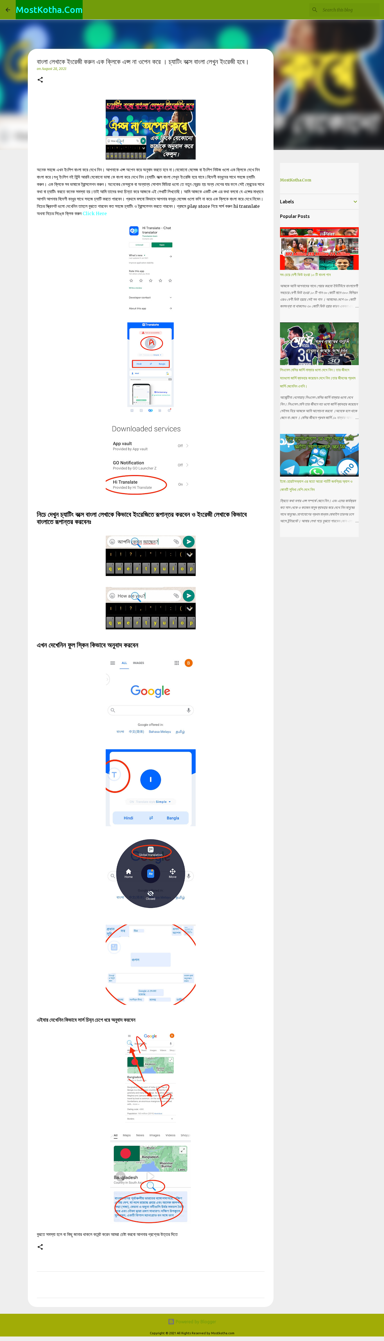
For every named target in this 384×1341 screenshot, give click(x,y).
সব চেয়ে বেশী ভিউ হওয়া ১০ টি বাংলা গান (305, 274)
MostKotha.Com (49, 9)
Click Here (95, 213)
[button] (40, 80)
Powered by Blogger (195, 1321)
